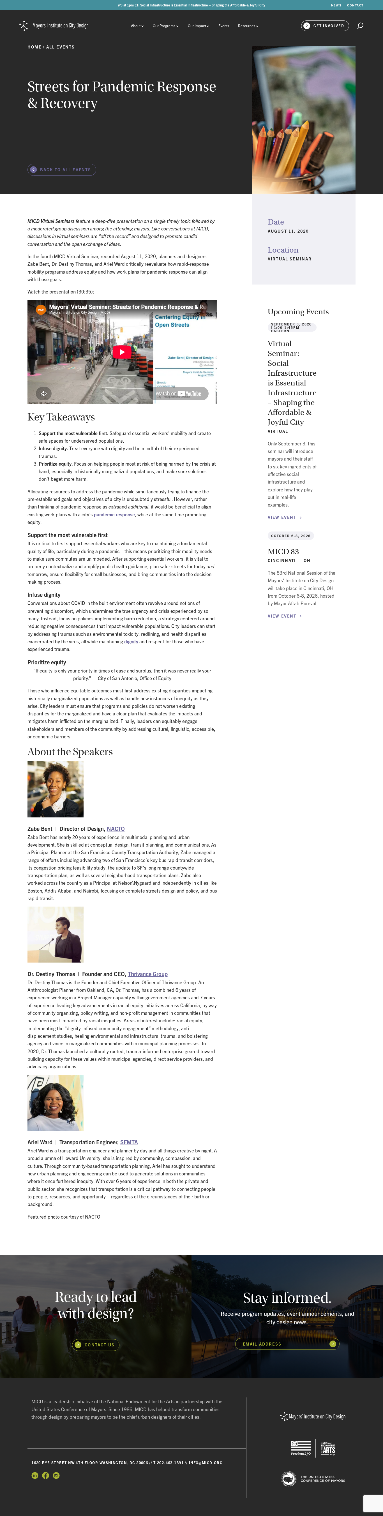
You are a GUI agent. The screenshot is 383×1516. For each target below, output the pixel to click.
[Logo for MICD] (313, 1417)
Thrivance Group (148, 973)
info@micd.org (206, 1462)
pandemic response (114, 514)
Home (34, 46)
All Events (60, 46)
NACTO (116, 828)
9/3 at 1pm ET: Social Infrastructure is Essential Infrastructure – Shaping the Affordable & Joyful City (191, 5)
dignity (131, 641)
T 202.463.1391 (168, 1462)
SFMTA (129, 1141)
